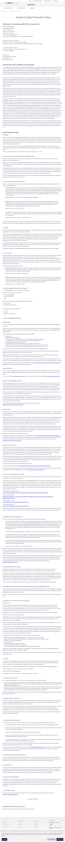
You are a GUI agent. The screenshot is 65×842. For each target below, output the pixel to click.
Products (5, 822)
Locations (36, 825)
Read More (59, 839)
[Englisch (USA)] (11, 3)
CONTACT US (52, 820)
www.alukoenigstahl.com (14, 67)
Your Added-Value (6, 824)
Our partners (5, 827)
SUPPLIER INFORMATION (54, 822)
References (36, 827)
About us (35, 824)
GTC (50, 825)
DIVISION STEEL (22, 820)
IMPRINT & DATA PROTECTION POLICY (55, 828)
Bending (20, 824)
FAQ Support (5, 825)
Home (4, 11)
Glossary (35, 822)
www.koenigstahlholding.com (29, 67)
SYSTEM (4, 820)
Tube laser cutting (22, 827)
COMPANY (36, 820)
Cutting (20, 825)
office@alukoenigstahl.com (12, 34)
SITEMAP (51, 824)
